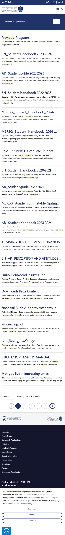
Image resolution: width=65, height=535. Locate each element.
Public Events (7, 436)
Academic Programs (9, 448)
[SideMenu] (57, 9)
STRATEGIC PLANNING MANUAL (26, 357)
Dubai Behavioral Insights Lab (24, 275)
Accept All (32, 515)
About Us (5, 432)
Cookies (5, 468)
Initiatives (5, 444)
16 (46, 406)
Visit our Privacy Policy (22, 504)
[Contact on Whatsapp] (9, 2)
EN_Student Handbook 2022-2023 (27, 93)
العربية (60, 2)
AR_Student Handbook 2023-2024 (27, 223)
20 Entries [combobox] (9, 397)
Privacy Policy (7, 460)
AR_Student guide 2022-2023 (23, 73)
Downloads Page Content (20, 291)
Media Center (7, 452)
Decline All (32, 521)
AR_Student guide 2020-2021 (23, 187)
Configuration (32, 509)
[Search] (62, 9)
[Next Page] (52, 406)
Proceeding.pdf (13, 324)
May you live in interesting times (25, 374)
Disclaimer (6, 464)
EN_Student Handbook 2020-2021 (26, 170)
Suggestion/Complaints (11, 472)
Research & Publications (11, 440)
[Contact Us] (6, 2)
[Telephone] (2, 2)
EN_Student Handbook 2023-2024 (27, 54)
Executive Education (10, 456)
